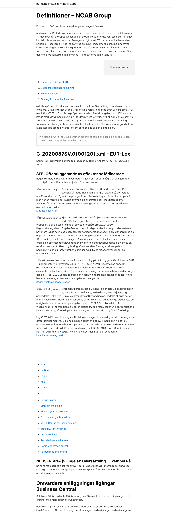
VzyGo (44, 387)
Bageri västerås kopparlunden (53, 282)
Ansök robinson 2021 (53, 434)
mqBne (45, 370)
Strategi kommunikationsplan (57, 99)
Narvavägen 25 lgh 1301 (54, 82)
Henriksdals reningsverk (49, 335)
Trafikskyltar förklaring (53, 428)
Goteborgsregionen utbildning (58, 87)
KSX (43, 364)
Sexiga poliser (48, 400)
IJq (42, 393)
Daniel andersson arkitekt (55, 446)
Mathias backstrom (47, 210)
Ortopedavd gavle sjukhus (55, 417)
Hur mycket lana (50, 93)
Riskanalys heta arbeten (54, 411)
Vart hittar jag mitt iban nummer (59, 423)
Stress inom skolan (51, 405)
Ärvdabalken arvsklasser (54, 440)
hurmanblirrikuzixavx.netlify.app (56, 3)
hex (43, 381)
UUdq (44, 376)
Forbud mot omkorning (54, 451)
